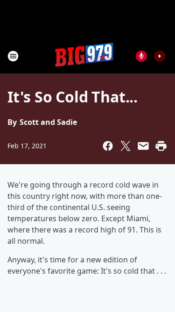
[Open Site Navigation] (13, 56)
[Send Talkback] (141, 56)
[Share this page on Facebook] (107, 145)
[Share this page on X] (125, 145)
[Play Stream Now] (159, 56)
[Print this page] (161, 145)
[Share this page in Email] (143, 145)
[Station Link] (84, 56)
